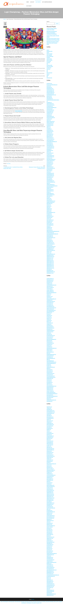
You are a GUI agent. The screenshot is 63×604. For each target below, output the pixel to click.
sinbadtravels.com (50, 112)
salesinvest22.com (50, 534)
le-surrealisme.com (50, 305)
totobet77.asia (49, 251)
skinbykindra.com (50, 579)
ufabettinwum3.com (50, 260)
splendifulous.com (50, 489)
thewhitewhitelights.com (51, 358)
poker (48, 75)
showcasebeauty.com (50, 306)
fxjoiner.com (49, 578)
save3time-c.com (50, 296)
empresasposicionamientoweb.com (53, 574)
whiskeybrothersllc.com (51, 271)
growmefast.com (49, 179)
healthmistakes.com (50, 193)
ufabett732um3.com (50, 520)
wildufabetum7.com (50, 273)
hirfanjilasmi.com (50, 221)
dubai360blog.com (50, 177)
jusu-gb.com (49, 86)
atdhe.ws (48, 359)
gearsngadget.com (50, 478)
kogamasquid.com (50, 394)
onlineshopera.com (50, 433)
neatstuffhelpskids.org (50, 330)
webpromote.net (49, 349)
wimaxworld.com (50, 338)
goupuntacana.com (50, 417)
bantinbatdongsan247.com (51, 94)
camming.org (49, 414)
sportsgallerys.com (50, 163)
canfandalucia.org (50, 558)
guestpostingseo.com (50, 89)
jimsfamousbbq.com (50, 278)
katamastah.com (49, 203)
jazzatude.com (49, 317)
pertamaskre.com (50, 98)
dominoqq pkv (5, 601)
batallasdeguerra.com (50, 327)
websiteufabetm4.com (50, 502)
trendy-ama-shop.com (50, 537)
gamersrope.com (50, 108)
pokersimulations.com (50, 485)
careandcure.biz (49, 217)
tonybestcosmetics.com (51, 576)
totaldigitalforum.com (50, 572)
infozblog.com (49, 345)
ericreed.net (49, 364)
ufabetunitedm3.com (50, 261)
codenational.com (50, 582)
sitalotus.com (49, 198)
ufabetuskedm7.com (50, 264)
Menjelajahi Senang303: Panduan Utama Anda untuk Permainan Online (53, 43)
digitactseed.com (50, 461)
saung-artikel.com (50, 135)
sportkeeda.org (49, 214)
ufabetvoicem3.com (50, 499)
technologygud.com (50, 189)
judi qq (48, 52)
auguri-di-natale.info (50, 287)
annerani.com (49, 316)
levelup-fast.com (49, 482)
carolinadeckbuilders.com (51, 310)
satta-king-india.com (50, 468)
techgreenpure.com (50, 454)
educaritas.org (49, 427)
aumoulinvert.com (50, 374)
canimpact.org (49, 381)
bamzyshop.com (49, 548)
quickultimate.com (50, 235)
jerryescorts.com (49, 169)
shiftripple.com (49, 238)
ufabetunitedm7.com (50, 262)
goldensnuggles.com (50, 122)
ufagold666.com (49, 543)
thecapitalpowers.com (50, 247)
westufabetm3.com (50, 270)
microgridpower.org (50, 224)
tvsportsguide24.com (50, 174)
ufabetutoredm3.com (50, 265)
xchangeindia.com (50, 564)
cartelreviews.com (50, 457)
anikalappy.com (49, 505)
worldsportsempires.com (51, 200)
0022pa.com (49, 319)
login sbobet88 (49, 55)
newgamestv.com (50, 161)
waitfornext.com (49, 524)
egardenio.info (49, 208)
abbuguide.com (49, 447)
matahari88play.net (50, 145)
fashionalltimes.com (50, 571)
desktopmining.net (50, 388)
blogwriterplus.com (50, 88)
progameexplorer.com (50, 583)
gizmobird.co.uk (49, 282)
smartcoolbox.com (50, 241)
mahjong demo (49, 58)
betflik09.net (49, 429)
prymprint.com (49, 213)
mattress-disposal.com (50, 184)
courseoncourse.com (50, 93)
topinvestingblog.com (50, 311)
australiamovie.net (50, 281)
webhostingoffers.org (50, 449)
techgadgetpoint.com (50, 173)
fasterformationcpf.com (51, 121)
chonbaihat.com (49, 346)
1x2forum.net (49, 408)
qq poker (60, 601)
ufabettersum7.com (50, 257)
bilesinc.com (49, 321)
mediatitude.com (49, 300)
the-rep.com (49, 314)
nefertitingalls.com (50, 423)
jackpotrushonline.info (50, 104)
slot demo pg (49, 67)
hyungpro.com (49, 154)
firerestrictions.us (50, 341)
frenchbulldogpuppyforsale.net (52, 393)
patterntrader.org (49, 195)
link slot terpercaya (50, 56)
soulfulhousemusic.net (50, 243)
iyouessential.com (50, 442)
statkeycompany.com (50, 308)
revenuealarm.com (50, 587)
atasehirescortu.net (50, 166)
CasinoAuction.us (50, 370)
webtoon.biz (49, 151)
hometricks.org (49, 222)
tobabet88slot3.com (50, 249)
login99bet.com (49, 409)
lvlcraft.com (49, 462)
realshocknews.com (50, 190)
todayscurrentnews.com (51, 250)
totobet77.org (49, 252)
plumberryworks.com (50, 232)
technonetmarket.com (50, 518)
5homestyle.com (49, 401)
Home (4, 19)
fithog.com (48, 353)
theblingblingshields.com (51, 159)
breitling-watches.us (50, 291)
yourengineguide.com (50, 559)
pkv (47, 70)
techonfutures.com (50, 550)
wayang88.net (49, 501)
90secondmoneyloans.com (51, 463)
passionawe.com (50, 230)
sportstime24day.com (50, 156)
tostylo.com (49, 127)
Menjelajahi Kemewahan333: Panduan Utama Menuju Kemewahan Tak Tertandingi (52, 33)
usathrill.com (49, 556)
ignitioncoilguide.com (50, 590)
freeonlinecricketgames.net (51, 339)
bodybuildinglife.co (50, 187)
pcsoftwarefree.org (50, 437)
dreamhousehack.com (50, 567)
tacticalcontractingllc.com (51, 246)
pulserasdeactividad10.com (51, 386)
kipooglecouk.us (49, 372)
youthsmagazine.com (50, 147)
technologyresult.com (50, 448)
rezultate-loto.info (50, 487)
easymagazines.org (50, 219)
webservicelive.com (50, 595)
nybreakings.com (50, 561)
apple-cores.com (49, 384)
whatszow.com (49, 451)
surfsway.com (49, 458)
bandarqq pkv (24, 602)
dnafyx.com (49, 439)
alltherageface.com (50, 581)
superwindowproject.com (51, 377)
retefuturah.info (49, 514)
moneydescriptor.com (50, 146)
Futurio (33, 599)
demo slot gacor (49, 72)
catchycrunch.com (50, 420)
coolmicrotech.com (50, 566)
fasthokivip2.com (50, 136)
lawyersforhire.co (50, 142)
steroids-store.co (49, 350)
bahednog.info (49, 96)
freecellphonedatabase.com (51, 107)
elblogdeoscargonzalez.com (52, 348)
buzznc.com (49, 577)
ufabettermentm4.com (50, 256)
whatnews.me (49, 528)
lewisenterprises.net (50, 435)
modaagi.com (49, 324)
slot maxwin (43, 601)
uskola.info (48, 521)
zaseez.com (49, 419)
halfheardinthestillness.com (51, 362)
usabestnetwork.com (50, 116)
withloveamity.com (50, 443)
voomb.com (49, 171)
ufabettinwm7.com (50, 259)
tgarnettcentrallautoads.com (51, 292)
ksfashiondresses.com (50, 194)
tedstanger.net (49, 519)
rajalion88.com (49, 415)
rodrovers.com (49, 466)
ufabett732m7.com (50, 538)
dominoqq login (49, 77)
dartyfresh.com (49, 434)
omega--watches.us (50, 290)
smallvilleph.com (50, 325)
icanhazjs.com (49, 379)
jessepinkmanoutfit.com (51, 117)
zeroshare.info (49, 320)
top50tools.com (49, 312)
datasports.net (49, 165)
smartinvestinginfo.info (50, 515)
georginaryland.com (50, 355)
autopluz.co (49, 295)
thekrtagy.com (49, 563)
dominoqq (48, 69)
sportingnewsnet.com (50, 155)
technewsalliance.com (50, 516)
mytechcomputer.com (50, 591)
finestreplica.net (49, 510)
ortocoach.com (49, 228)
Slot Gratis (8, 163)
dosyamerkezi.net (50, 303)
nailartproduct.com (50, 459)
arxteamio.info (49, 209)
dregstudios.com (49, 329)
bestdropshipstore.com (51, 456)
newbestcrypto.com (50, 131)
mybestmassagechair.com (51, 363)
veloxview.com (49, 269)
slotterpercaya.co (50, 240)
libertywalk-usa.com (50, 279)
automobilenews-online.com (52, 569)
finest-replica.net (49, 530)
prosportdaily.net (49, 533)
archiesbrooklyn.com (50, 343)
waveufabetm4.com (50, 500)
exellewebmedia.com (50, 110)
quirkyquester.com (50, 236)
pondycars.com (49, 549)
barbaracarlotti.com (50, 387)
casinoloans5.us (49, 369)
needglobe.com (49, 227)
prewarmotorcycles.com (51, 301)
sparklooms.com (49, 245)
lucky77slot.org (49, 178)
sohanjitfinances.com (50, 242)
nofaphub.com (49, 422)
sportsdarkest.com (50, 150)
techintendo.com (49, 453)
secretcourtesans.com (50, 410)
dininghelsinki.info (50, 506)
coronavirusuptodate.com (51, 475)
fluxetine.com (49, 365)
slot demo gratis (49, 65)
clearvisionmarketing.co (51, 525)
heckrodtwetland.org (50, 360)
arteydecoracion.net (50, 351)
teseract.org (49, 535)
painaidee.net (49, 149)
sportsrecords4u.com (50, 490)
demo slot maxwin (50, 66)
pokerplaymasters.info (50, 92)
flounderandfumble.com (51, 511)
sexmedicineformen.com (51, 237)
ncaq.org (48, 430)
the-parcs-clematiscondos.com (52, 84)
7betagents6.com (50, 473)
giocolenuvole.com (50, 441)
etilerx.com (48, 509)
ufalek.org (48, 183)
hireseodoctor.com (50, 480)
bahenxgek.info (49, 97)
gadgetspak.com (49, 477)
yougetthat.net (49, 128)
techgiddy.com (49, 102)
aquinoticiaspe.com (50, 140)
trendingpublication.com (51, 254)
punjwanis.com (49, 83)
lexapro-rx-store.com (50, 391)
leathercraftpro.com (50, 223)
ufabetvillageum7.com (50, 497)
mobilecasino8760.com (51, 367)
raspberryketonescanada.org (52, 553)
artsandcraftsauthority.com (51, 593)
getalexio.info (49, 211)
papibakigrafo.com (50, 378)
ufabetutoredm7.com (50, 266)
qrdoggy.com (49, 188)
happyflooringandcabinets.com (52, 185)
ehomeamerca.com (50, 452)
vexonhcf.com (49, 297)
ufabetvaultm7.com (50, 496)
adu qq (48, 50)
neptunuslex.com (50, 286)
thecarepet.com (49, 87)
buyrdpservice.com (50, 125)
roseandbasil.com (50, 357)
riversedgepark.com (50, 418)
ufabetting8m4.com (50, 492)
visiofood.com (49, 539)
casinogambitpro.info (50, 91)
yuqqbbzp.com (49, 472)
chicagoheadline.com (50, 413)
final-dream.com (49, 529)
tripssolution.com (50, 467)
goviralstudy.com (50, 382)
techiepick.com (49, 547)
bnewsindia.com (49, 545)
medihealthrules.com (50, 554)
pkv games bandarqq (49, 601)
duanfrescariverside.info (51, 507)
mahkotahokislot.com (50, 180)
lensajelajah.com (50, 428)
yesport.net (48, 126)
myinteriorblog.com (50, 544)
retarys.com (49, 120)
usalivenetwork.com (50, 103)
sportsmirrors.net (49, 164)
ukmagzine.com (49, 113)
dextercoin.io (49, 398)
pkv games (34, 602)
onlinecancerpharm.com (51, 182)
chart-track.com (49, 334)
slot (47, 63)
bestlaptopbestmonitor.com (51, 354)
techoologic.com (49, 552)
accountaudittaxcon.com (51, 212)
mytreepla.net (49, 483)
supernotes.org (49, 199)
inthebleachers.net (50, 389)
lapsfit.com (48, 481)
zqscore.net (49, 204)
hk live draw (49, 61)
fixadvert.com (49, 293)
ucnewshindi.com (50, 106)
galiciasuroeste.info (50, 326)
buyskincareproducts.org (51, 392)
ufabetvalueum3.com (50, 495)
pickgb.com (49, 192)
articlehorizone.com (50, 471)
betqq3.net (48, 368)
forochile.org (49, 333)
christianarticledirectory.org (51, 399)
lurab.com (48, 588)
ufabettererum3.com (50, 255)
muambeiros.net (49, 344)
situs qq (48, 74)
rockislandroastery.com (51, 585)
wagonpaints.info (50, 523)
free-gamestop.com (50, 111)
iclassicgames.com (50, 134)
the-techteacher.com (50, 568)
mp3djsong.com (49, 283)
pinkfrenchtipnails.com (50, 160)
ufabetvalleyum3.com (50, 267)
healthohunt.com (49, 513)
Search (48, 21)
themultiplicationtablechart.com (52, 396)
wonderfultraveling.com (51, 335)
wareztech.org (49, 115)
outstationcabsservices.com (51, 562)
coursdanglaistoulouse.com (51, 284)
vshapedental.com (50, 557)
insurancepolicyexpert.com (51, 307)
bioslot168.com (49, 592)
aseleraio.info (49, 206)
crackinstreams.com (50, 476)
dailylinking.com (49, 438)
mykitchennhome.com (50, 373)
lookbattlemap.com (50, 123)
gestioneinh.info (49, 532)
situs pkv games (49, 53)
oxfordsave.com (49, 132)
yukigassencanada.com (51, 470)
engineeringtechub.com (51, 168)
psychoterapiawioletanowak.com (52, 233)
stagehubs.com (49, 406)
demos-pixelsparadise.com (51, 298)
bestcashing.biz (49, 340)
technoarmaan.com (50, 573)
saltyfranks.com (49, 315)
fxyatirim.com (49, 446)
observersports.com (50, 137)
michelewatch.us (50, 288)
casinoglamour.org (50, 397)
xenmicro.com (49, 432)
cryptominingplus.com (50, 139)
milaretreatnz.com (50, 322)
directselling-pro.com (50, 586)
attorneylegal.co (49, 170)
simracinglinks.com (50, 302)
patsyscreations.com (50, 424)
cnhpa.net (48, 197)
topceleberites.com (50, 491)
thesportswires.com (50, 153)
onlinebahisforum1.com (51, 411)
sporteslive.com (49, 158)
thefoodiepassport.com (51, 375)
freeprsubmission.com (50, 542)
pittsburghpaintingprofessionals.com (53, 231)
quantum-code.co (50, 526)
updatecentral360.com (50, 202)
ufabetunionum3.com (50, 494)
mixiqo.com (49, 226)
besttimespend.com (50, 216)
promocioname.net (50, 336)
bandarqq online (49, 51)
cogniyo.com (49, 218)
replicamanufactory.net (51, 486)
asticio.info (48, 207)
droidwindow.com (50, 540)
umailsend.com (49, 118)
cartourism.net (49, 383)
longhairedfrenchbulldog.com (52, 141)
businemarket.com (50, 144)
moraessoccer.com (50, 331)
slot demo (48, 57)
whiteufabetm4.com (50, 504)
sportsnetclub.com (50, 130)
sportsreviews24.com (50, 175)
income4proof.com (50, 425)
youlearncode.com (50, 444)
